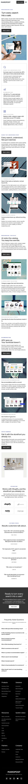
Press (17, 754)
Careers (17, 751)
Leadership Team (19, 749)
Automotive (18, 686)
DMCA (3, 733)
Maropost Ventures (20, 759)
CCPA (3, 730)
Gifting (17, 696)
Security (3, 735)
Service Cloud (4, 693)
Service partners (5, 725)
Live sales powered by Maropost (6, 719)
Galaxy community (5, 716)
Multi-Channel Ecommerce (18, 702)
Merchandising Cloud (6, 691)
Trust (3, 728)
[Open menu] (26, 2)
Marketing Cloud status (21, 716)
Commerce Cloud (5, 686)
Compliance (4, 738)
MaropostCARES (19, 762)
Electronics (18, 693)
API (2, 740)
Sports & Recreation (20, 705)
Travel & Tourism (19, 707)
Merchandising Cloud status (20, 719)
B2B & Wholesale (19, 688)
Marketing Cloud (5, 688)
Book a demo (20, 2)
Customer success (5, 723)
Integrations (4, 696)
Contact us (18, 756)
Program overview (5, 749)
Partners (3, 751)
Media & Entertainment (20, 698)
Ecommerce (18, 691)
